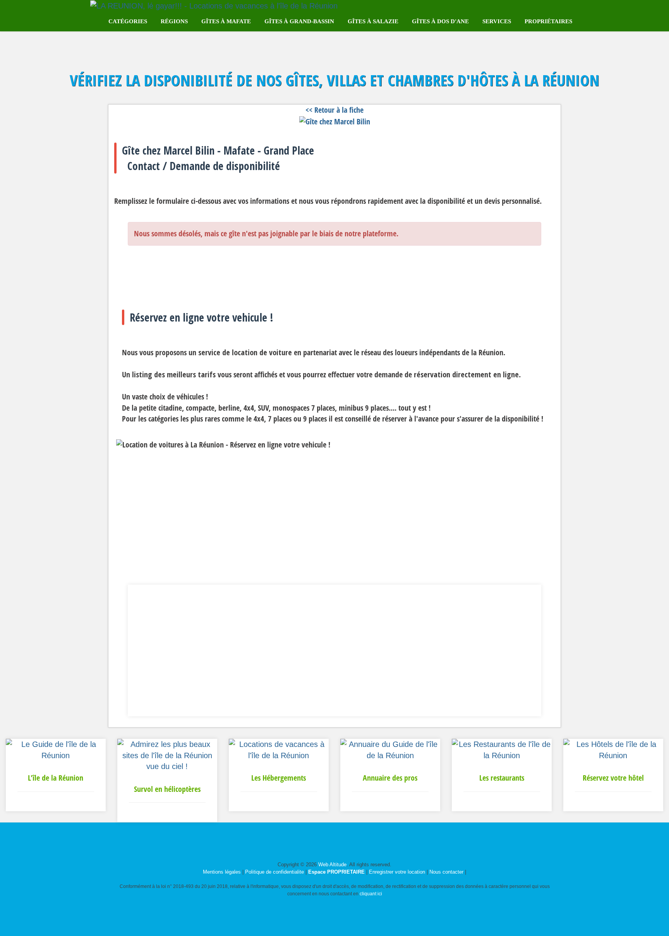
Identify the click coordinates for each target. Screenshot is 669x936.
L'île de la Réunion (55, 778)
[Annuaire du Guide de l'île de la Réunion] (390, 749)
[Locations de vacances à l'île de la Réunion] (279, 749)
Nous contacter (446, 872)
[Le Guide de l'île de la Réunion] (56, 749)
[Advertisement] (334, 650)
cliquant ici (371, 893)
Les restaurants (501, 778)
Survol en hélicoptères (167, 789)
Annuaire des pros (390, 778)
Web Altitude (332, 864)
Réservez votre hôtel (613, 778)
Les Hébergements (278, 778)
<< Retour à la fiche (334, 110)
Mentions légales (222, 872)
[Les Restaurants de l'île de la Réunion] (502, 749)
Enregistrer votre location (397, 872)
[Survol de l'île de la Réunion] (167, 754)
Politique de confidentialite (274, 872)
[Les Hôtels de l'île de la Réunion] (613, 749)
